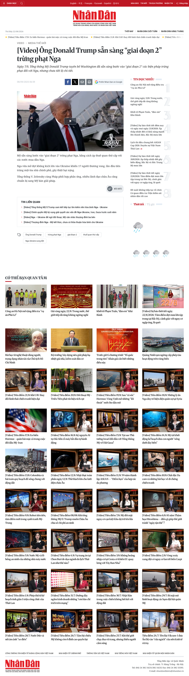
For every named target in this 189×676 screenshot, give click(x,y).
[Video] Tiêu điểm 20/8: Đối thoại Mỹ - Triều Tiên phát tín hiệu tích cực (71, 396)
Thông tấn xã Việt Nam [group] (98, 653)
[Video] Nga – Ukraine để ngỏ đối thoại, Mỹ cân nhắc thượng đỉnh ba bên (59, 217)
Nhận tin (169, 3)
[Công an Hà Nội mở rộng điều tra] (26, 296)
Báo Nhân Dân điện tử (94, 18)
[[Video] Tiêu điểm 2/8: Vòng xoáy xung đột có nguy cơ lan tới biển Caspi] (163, 540)
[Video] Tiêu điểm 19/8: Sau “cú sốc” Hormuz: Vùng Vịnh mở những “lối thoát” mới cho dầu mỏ (115, 398)
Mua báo (135, 3)
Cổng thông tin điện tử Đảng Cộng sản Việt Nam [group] (29, 653)
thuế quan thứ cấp (91, 235)
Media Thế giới (37, 43)
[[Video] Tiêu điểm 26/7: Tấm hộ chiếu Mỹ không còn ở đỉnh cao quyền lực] (71, 621)
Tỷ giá (150, 204)
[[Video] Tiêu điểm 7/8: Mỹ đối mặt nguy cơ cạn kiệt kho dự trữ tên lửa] (117, 500)
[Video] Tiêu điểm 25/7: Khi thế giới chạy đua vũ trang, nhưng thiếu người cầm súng (116, 639)
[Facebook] (68, 82)
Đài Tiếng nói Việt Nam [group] (126, 653)
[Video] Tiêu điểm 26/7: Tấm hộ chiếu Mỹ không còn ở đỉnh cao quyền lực (71, 637)
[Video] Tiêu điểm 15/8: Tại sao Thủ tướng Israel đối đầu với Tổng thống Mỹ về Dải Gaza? (115, 439)
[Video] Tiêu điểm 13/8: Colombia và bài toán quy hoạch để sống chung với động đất (25, 479)
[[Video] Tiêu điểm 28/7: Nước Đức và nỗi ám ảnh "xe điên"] (26, 621)
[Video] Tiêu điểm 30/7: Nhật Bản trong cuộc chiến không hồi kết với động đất (115, 599)
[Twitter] (75, 82)
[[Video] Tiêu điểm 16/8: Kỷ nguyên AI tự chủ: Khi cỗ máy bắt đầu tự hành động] (71, 420)
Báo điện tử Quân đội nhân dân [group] (158, 653)
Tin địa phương (156, 3)
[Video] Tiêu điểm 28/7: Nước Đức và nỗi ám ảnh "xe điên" (24, 637)
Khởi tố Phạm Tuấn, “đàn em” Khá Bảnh (145, 114)
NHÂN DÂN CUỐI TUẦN (147, 31)
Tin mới (143, 3)
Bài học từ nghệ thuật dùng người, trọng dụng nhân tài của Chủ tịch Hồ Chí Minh (24, 358)
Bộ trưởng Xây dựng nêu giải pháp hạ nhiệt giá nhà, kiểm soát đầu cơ (70, 356)
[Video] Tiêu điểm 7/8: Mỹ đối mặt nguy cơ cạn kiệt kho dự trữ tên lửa (115, 517)
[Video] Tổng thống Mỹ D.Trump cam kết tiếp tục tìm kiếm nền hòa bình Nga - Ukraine (66, 207)
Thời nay (129, 31)
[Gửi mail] (82, 82)
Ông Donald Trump (33, 235)
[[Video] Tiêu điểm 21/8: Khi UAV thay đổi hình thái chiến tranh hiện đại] (26, 380)
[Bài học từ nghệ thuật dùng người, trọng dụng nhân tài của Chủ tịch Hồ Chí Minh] (26, 340)
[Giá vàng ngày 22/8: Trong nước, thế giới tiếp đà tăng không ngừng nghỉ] (71, 296)
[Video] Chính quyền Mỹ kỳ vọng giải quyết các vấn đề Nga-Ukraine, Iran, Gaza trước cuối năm (70, 212)
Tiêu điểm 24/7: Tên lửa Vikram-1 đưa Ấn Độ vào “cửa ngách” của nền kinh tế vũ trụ (162, 639)
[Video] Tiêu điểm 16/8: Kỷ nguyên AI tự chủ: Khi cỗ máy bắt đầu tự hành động (70, 439)
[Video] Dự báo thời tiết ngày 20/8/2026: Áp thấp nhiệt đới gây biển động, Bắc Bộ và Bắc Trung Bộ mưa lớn (146, 161)
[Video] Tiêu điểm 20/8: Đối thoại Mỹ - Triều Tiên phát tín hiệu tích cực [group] (114, 37)
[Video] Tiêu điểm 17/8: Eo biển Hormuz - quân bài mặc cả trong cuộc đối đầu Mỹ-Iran (25, 439)
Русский (98, 3)
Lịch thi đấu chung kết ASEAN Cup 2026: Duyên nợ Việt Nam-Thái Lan (145, 145)
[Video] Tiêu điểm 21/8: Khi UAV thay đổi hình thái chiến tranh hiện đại (24, 396)
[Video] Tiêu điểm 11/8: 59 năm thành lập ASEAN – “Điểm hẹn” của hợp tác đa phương (116, 479)
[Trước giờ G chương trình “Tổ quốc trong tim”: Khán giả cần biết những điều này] (117, 340)
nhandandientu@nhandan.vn (170, 671)
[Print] (89, 82)
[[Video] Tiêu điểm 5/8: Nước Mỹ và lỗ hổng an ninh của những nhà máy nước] (26, 540)
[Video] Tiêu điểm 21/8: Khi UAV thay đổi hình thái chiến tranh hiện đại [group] (44, 37)
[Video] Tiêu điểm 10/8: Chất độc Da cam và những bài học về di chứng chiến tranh (161, 479)
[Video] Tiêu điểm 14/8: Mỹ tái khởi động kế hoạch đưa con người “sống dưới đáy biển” (161, 439)
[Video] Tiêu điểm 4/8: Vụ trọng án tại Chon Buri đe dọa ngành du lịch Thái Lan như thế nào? (71, 559)
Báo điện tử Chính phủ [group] (70, 653)
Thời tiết (139, 204)
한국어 (116, 3)
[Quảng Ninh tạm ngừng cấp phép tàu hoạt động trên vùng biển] (163, 340)
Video (20, 43)
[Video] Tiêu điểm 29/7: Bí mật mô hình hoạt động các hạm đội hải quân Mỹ (161, 599)
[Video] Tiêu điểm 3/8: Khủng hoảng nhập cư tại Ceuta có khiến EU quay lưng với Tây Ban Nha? (116, 559)
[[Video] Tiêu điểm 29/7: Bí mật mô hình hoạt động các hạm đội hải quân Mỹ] (163, 581)
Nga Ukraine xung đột (34, 241)
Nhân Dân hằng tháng (172, 31)
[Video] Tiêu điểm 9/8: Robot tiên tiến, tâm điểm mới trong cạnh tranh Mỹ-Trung (25, 519)
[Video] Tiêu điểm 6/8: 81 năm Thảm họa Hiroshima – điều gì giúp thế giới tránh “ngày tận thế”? (162, 519)
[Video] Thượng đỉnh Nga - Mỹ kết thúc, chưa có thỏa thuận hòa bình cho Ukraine (63, 222)
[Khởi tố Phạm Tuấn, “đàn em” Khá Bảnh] (117, 296)
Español (107, 3)
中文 (80, 3)
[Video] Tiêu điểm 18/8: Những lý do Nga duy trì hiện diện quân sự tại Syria (162, 396)
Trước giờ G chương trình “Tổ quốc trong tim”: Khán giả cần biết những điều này (115, 358)
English (73, 3)
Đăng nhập (183, 3)
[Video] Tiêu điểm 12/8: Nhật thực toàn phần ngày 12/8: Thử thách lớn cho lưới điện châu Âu (71, 479)
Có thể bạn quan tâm (26, 278)
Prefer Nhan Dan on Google (110, 82)
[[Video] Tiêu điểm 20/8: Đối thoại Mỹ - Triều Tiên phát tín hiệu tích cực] (71, 380)
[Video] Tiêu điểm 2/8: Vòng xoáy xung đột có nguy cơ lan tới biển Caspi (162, 557)
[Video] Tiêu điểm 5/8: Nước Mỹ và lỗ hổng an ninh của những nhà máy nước (25, 557)
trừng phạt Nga (54, 235)
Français (88, 3)
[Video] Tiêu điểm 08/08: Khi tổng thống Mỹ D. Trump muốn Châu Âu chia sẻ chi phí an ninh (69, 519)
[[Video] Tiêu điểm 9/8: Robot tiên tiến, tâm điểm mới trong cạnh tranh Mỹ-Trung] (26, 500)
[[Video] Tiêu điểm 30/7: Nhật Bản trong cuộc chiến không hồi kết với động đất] (117, 581)
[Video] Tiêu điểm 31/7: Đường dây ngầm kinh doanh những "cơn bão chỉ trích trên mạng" (70, 599)
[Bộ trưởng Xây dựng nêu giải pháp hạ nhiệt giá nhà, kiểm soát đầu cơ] (71, 340)
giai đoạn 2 (72, 235)
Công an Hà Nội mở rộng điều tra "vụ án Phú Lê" (147, 86)
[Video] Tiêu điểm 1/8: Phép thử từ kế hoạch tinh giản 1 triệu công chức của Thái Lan (24, 599)
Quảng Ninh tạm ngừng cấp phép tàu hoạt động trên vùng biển (161, 356)
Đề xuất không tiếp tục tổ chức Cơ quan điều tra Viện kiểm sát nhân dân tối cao (146, 193)
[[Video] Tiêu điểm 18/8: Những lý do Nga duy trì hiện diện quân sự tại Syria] (163, 380)
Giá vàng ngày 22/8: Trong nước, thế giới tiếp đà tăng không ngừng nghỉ (146, 101)
